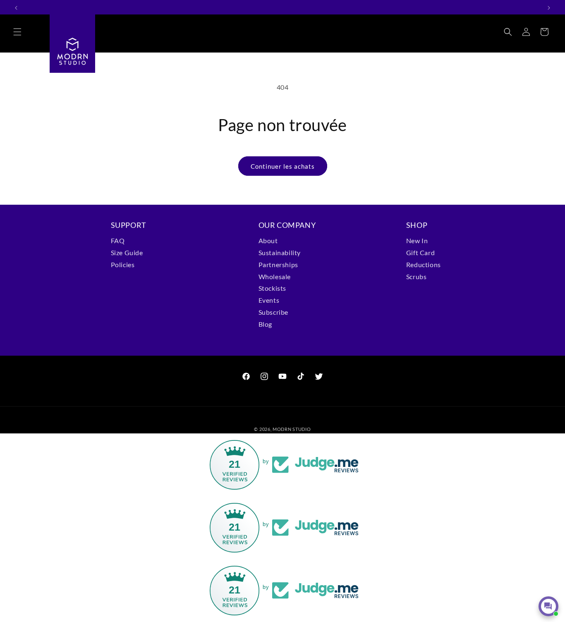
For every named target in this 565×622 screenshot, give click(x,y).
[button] (17, 32)
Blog (265, 324)
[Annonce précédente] (16, 8)
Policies (123, 264)
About (268, 240)
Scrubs (416, 276)
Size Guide (127, 252)
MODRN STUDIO (292, 429)
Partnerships (278, 264)
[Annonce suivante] (549, 8)
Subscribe (273, 312)
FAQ (118, 240)
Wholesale (275, 276)
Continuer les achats (283, 166)
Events (269, 300)
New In (417, 240)
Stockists (272, 288)
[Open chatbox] (548, 606)
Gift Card (420, 252)
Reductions (423, 264)
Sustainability (280, 252)
